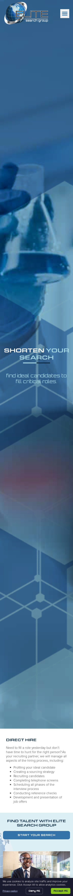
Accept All (61, 890)
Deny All (34, 890)
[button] (64, 13)
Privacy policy (10, 890)
